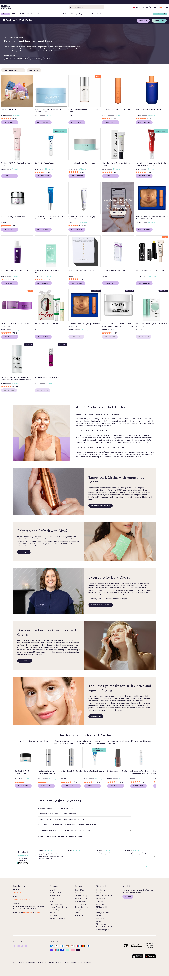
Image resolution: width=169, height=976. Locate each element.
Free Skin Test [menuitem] (100, 890)
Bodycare (66, 14)
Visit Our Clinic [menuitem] (101, 924)
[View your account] (143, 7)
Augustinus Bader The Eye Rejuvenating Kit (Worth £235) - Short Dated (152, 218)
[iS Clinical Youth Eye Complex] (71, 757)
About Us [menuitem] (52, 890)
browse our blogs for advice (86, 454)
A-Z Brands (5, 14)
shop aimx (24, 552)
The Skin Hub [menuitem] (100, 901)
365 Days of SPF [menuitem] (101, 907)
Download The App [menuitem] (81, 896)
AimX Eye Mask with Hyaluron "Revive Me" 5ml (50, 271)
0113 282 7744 (17, 892)
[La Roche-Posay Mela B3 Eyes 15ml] (17, 251)
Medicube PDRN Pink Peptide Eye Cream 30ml (16, 164)
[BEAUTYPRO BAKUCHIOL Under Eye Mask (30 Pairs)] (17, 305)
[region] (95, 856)
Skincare (40, 14)
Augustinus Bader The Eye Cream (148, 109)
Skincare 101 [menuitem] (100, 904)
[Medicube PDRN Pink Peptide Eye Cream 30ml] (17, 144)
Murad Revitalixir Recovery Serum (47, 377)
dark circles (40, 645)
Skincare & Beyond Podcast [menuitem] (105, 927)
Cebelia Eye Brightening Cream (113, 270)
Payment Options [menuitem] (80, 904)
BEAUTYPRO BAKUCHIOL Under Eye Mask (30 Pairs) (15, 325)
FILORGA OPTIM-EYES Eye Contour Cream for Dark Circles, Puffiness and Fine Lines (16, 378)
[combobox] (86, 7)
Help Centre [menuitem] (100, 918)
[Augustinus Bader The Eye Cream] (152, 91)
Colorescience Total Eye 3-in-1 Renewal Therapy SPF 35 (141, 772)
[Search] (71, 7)
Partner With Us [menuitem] (55, 896)
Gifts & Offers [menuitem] (79, 890)
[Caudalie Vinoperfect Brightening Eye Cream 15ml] (84, 198)
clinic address (27, 912)
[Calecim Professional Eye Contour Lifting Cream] (84, 91)
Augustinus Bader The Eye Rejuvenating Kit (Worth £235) (84, 325)
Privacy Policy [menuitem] (79, 910)
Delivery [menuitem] (99, 910)
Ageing (46, 58)
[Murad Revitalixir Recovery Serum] (51, 359)
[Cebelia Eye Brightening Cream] (118, 251)
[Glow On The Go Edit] (17, 91)
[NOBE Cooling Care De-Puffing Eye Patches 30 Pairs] (51, 91)
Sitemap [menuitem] (77, 913)
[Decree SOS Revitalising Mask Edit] (84, 251)
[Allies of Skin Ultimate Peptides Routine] (152, 251)
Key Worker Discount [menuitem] (81, 898)
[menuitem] (14, 946)
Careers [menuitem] (52, 898)
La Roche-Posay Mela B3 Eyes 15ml (14, 270)
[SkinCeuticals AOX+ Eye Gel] (118, 757)
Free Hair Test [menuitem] (101, 893)
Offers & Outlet (101, 14)
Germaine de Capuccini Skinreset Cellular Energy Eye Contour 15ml (50, 218)
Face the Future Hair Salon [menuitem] (58, 907)
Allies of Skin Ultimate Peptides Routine (150, 270)
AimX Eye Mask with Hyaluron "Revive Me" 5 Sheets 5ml (151, 325)
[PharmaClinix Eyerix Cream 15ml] (17, 198)
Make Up (74, 14)
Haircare (48, 14)
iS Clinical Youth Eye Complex (72, 771)
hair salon (37, 912)
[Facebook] (14, 946)
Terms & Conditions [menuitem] (81, 907)
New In (91, 14)
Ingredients (83, 14)
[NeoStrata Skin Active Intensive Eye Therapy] (48, 757)
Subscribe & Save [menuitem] (80, 901)
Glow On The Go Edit (9, 109)
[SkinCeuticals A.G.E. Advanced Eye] (25, 757)
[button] (35, 856)
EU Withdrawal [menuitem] (80, 915)
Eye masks (24, 58)
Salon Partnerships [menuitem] (56, 904)
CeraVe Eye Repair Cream (44, 163)
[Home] (126, 945)
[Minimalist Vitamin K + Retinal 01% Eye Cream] (118, 144)
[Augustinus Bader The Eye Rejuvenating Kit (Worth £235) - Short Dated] (152, 198)
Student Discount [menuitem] (80, 893)
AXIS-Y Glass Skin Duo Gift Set (46, 324)
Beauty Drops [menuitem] (100, 898)
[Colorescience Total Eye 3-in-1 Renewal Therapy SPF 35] (141, 757)
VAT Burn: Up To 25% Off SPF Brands (23, 14)
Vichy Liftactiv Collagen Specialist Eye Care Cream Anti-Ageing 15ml (152, 164)
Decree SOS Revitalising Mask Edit (81, 270)
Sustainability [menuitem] (54, 915)
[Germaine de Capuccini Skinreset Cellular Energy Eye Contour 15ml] (51, 198)
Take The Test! (118, 212)
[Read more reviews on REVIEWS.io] (23, 863)
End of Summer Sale (160, 14)
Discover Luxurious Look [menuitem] (57, 918)
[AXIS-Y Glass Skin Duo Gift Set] (51, 305)
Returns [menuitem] (98, 915)
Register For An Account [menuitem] (57, 893)
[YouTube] (26, 946)
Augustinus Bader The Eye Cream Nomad (117, 109)
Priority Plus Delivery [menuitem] (103, 913)
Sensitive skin (36, 58)
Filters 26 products (12, 70)
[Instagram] (18, 946)
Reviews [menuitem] (52, 913)
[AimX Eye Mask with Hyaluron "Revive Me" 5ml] (51, 251)
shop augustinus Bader (100, 505)
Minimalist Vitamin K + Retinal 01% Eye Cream (116, 164)
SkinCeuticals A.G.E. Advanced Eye (22, 772)
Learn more (159, 20)
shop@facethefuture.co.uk (21, 899)
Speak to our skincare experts (116, 452)
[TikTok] (22, 946)
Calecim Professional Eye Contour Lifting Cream (83, 110)
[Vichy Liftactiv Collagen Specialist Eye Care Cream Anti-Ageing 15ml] (152, 144)
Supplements (57, 14)
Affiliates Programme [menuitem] (57, 910)
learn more (25, 660)
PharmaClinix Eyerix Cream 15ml (13, 217)
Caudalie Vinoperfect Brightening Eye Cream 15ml (82, 218)
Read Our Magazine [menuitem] (102, 930)
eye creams (111, 696)
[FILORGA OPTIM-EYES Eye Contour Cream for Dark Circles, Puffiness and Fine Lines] (17, 359)
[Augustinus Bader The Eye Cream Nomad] (118, 91)
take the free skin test (101, 605)
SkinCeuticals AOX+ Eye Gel (117, 771)
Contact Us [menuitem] (100, 921)
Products (143, 20)
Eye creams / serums (12, 58)
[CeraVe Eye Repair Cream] (51, 144)
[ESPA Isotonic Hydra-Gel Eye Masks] (84, 144)
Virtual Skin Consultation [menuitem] (104, 896)
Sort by (32, 70)
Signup (128, 897)
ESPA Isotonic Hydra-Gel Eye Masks (81, 163)
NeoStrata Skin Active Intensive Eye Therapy (46, 772)
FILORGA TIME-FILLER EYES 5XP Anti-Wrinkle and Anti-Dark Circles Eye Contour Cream (117, 325)
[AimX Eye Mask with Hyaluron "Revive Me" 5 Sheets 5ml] (152, 305)
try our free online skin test (126, 454)
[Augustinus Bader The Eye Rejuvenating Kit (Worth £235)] (84, 305)
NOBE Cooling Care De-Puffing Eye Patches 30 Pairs (48, 110)
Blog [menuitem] (51, 901)
